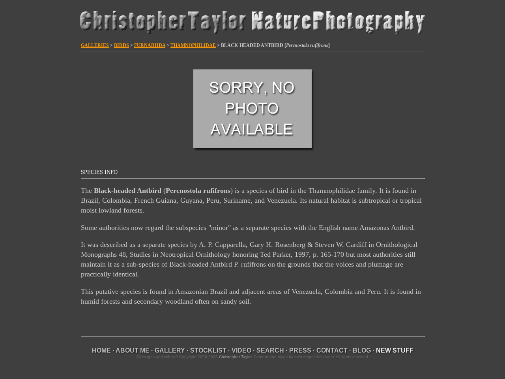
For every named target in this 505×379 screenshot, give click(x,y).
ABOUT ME (133, 350)
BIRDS (121, 45)
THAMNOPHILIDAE (193, 45)
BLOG (362, 350)
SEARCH (270, 350)
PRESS (300, 350)
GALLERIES (95, 45)
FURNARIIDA (149, 45)
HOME (101, 350)
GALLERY (170, 350)
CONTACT (332, 350)
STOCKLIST (208, 350)
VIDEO (241, 350)
